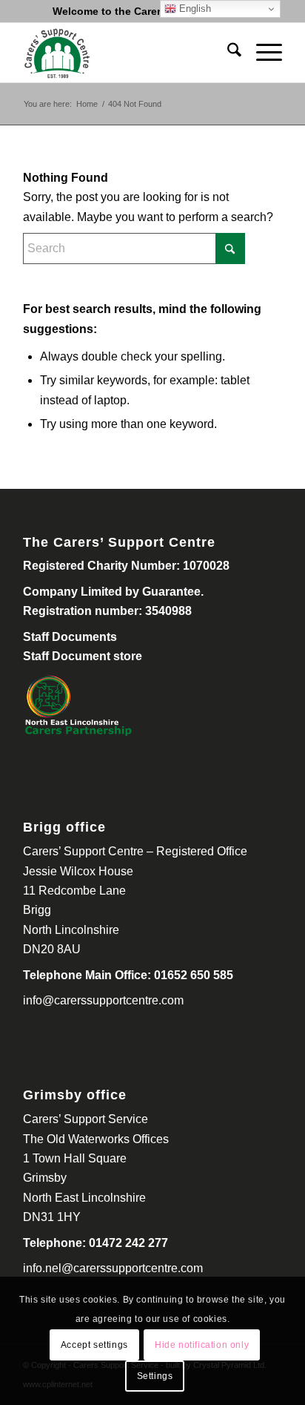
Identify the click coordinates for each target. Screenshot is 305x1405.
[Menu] (261, 52)
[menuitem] (226, 52)
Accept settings (94, 1345)
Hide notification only (202, 1345)
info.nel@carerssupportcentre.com (113, 1268)
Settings (155, 1376)
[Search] (226, 52)
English (193, 8)
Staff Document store (82, 656)
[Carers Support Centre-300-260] (126, 52)
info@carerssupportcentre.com (103, 1000)
